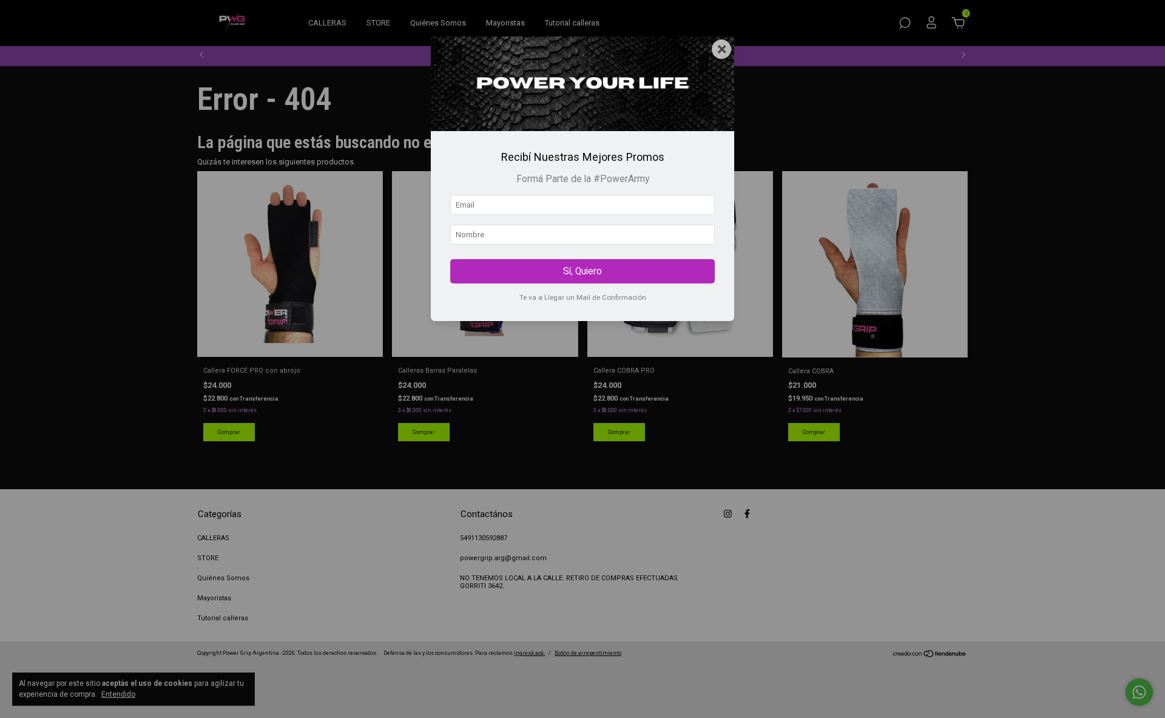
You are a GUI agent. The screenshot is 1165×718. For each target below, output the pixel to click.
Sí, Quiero (582, 271)
